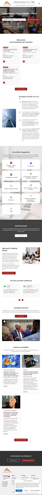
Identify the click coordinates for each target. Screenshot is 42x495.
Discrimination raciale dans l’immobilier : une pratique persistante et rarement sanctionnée (11, 414)
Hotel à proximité (25, 477)
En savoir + (6, 386)
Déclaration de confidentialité (29, 493)
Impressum (36, 493)
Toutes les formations (14, 478)
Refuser (26, 490)
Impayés (25, 369)
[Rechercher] (34, 2)
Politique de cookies (21, 493)
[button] (39, 480)
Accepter (19, 490)
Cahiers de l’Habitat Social (9, 369)
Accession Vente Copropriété (10, 410)
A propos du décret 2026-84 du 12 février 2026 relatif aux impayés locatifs (30, 373)
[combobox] (23, 2)
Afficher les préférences (35, 490)
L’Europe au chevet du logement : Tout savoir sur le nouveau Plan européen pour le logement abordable (11, 374)
